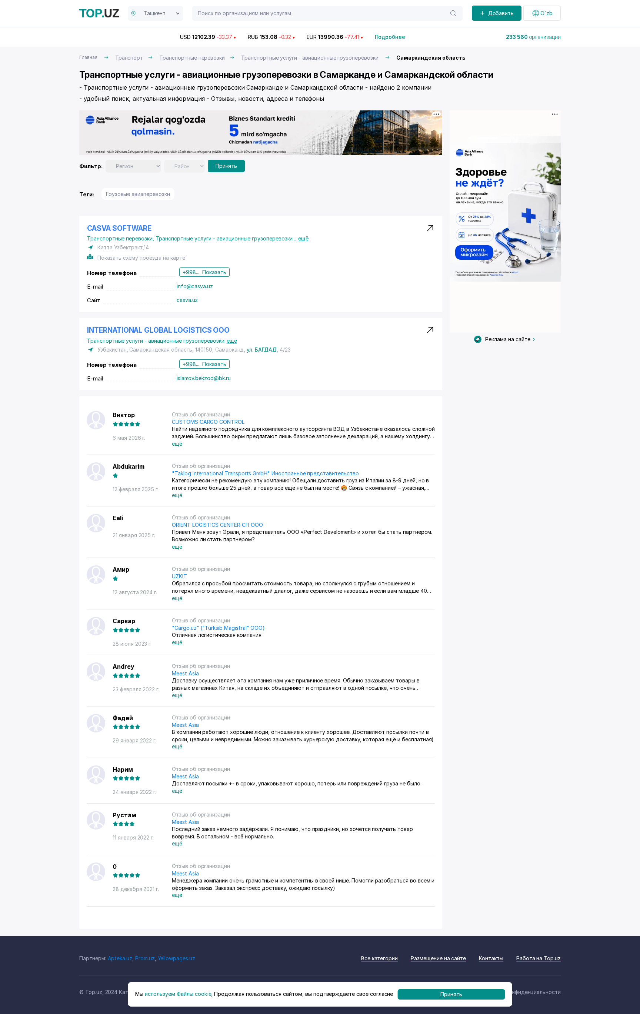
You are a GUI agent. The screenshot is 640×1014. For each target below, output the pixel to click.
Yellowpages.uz (176, 958)
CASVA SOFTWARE (119, 228)
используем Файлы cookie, (179, 994)
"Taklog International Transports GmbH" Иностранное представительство (265, 473)
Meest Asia (185, 673)
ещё (303, 238)
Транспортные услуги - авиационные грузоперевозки (310, 57)
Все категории (379, 958)
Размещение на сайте (438, 958)
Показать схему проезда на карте (141, 258)
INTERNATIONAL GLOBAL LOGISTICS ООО (158, 330)
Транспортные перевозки (192, 57)
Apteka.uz (120, 958)
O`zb (546, 13)
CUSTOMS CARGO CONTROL (208, 422)
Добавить (501, 13)
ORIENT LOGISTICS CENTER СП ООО (217, 525)
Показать (214, 272)
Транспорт (129, 57)
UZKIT (179, 576)
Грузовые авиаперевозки (138, 194)
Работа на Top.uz (538, 958)
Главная (88, 57)
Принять (226, 166)
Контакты (491, 958)
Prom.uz (145, 958)
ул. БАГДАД (262, 349)
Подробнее (390, 37)
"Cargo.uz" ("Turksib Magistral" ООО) (218, 628)
